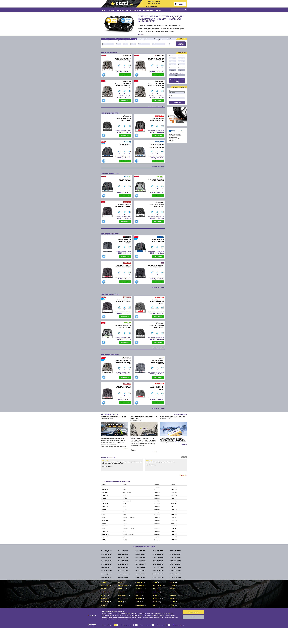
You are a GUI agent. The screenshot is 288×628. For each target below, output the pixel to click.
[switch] (135, 625)
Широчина (118, 39)
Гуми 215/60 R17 (123, 561)
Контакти (158, 10)
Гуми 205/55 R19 (175, 567)
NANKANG (104, 602)
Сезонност (144, 39)
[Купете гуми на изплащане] (177, 116)
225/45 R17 (174, 506)
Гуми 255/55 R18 (158, 567)
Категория (108, 39)
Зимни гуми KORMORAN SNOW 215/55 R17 (156, 326)
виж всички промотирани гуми (156, 106)
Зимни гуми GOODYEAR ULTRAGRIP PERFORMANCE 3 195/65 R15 (157, 146)
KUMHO (138, 595)
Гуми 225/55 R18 (158, 557)
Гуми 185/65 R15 (158, 551)
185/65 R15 (174, 509)
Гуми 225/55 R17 (158, 554)
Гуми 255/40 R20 (123, 577)
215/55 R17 (174, 531)
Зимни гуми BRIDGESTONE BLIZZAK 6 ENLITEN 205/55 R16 (123, 59)
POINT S (172, 602)
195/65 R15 (174, 489)
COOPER (172, 585)
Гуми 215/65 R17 (123, 564)
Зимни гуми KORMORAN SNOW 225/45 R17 (156, 205)
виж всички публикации (179, 414)
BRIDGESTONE (105, 520)
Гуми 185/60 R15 (158, 570)
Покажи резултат (181, 44)
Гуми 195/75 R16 (158, 577)
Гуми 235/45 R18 (140, 567)
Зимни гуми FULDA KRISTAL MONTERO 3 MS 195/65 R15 (157, 120)
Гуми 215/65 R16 (106, 561)
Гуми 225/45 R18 (140, 557)
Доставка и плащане (148, 10)
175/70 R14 (174, 539)
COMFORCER (139, 585)
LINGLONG (173, 595)
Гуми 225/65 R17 (175, 554)
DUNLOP (121, 588)
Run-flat (169, 39)
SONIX (172, 605)
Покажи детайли (177, 625)
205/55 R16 (174, 487)
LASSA (155, 595)
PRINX (103, 605)
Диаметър (133, 39)
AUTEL (155, 582)
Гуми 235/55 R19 (140, 561)
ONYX (137, 602)
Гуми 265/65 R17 (175, 574)
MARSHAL (104, 598)
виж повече (142, 34)
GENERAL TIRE (105, 592)
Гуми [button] (103, 10)
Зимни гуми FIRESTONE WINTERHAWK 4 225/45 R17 (123, 205)
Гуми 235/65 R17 (140, 564)
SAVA (154, 605)
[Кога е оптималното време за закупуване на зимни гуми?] (144, 429)
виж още (125, 448)
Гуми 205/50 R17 (175, 564)
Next (185, 457)
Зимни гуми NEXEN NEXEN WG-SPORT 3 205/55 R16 (156, 266)
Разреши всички (193, 612)
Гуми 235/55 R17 (158, 564)
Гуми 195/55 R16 (140, 577)
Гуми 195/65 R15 (123, 551)
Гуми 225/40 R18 (106, 557)
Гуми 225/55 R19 (106, 570)
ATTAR (120, 582)
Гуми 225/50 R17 (106, 554)
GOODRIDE (138, 592)
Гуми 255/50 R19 (158, 561)
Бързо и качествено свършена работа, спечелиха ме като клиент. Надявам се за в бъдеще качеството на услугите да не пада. (122, 464)
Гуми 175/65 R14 (175, 570)
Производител (158, 39)
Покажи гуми (177, 102)
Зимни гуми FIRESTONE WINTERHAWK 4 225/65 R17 (123, 387)
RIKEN (103, 514)
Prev (182, 457)
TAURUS (104, 523)
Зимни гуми (128, 20)
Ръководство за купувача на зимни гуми (172, 416)
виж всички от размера (158, 166)
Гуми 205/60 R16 (175, 551)
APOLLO (103, 582)
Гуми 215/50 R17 (140, 554)
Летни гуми (114, 20)
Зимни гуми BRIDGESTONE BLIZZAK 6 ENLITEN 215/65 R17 (123, 85)
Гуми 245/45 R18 (123, 557)
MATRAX (138, 598)
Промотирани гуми (122, 10)
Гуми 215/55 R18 (175, 561)
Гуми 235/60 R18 (140, 570)
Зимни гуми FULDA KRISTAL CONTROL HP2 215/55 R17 (157, 301)
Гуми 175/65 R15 (140, 574)
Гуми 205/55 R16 (106, 551)
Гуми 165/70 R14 (123, 574)
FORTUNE (156, 588)
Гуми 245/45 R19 (106, 564)
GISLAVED (121, 592)
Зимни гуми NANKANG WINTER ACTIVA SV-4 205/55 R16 (124, 241)
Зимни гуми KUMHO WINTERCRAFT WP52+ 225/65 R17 (157, 362)
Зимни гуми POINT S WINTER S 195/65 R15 (125, 145)
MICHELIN (156, 598)
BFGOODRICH (105, 585)
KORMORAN (105, 489)
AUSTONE (138, 582)
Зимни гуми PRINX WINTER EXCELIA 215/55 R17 (123, 326)
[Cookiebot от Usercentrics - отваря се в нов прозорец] (91, 625)
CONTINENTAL (105, 534)
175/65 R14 (174, 501)
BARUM (172, 582)
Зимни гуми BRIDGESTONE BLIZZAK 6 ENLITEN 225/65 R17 (123, 362)
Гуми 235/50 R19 (123, 570)
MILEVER (172, 598)
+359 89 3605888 (154, 4)
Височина (126, 39)
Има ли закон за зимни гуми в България (113, 416)
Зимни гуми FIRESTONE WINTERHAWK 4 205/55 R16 (123, 266)
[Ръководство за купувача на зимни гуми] (173, 429)
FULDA (103, 517)
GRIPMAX (173, 592)
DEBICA (104, 487)
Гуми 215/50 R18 (123, 567)
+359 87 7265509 (154, 1)
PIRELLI (155, 602)
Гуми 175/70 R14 (106, 574)
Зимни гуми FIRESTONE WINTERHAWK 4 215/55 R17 (123, 300)
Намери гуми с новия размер (176, 81)
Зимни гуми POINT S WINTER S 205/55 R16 (158, 240)
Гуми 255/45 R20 (106, 577)
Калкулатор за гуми (135, 10)
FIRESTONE (105, 492)
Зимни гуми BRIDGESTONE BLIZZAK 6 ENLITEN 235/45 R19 (156, 85)
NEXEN (120, 602)
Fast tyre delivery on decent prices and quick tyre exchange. (160, 463)
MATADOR (121, 598)
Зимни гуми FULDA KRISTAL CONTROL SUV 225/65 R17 (157, 387)
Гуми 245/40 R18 (158, 574)
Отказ (193, 617)
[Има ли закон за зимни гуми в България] (114, 429)
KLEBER (103, 595)
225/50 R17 (174, 526)
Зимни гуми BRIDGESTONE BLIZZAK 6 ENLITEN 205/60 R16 (156, 59)
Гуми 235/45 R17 (106, 567)
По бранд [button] (111, 10)
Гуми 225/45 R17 (140, 551)
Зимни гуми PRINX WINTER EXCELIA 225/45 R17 (156, 180)
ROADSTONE (139, 605)
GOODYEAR (156, 592)
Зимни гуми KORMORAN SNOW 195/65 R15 (124, 119)
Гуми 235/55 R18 (175, 557)
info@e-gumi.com (152, 6)
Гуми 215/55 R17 (123, 554)
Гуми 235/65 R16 (175, 577)
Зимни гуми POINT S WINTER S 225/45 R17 (125, 180)
